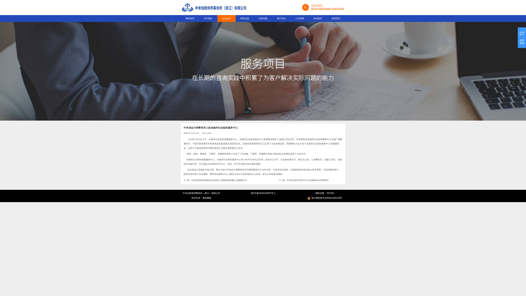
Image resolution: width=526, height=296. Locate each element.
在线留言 (317, 18)
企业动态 (226, 18)
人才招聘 (299, 18)
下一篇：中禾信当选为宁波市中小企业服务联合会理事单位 (304, 180)
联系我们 (336, 18)
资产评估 (281, 18)
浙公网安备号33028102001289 (326, 198)
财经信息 (244, 18)
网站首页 (190, 18)
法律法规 (263, 18)
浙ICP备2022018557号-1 (263, 193)
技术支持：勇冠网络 (201, 198)
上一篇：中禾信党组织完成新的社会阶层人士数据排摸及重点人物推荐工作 (215, 180)
